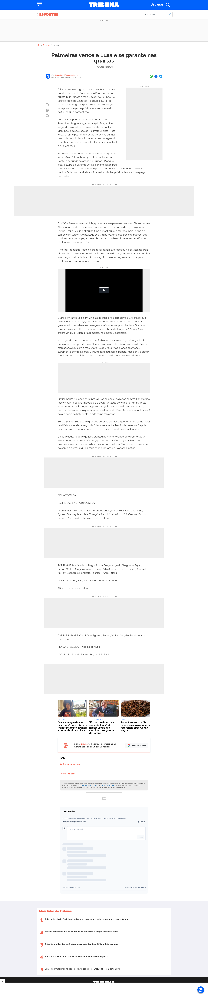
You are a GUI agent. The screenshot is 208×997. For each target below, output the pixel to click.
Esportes (48, 14)
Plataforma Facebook (107, 785)
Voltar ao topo (68, 774)
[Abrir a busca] (168, 5)
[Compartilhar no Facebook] (156, 76)
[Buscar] (170, 14)
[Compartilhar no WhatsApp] (151, 76)
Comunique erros (71, 764)
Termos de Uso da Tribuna (88, 785)
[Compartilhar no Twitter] (160, 76)
